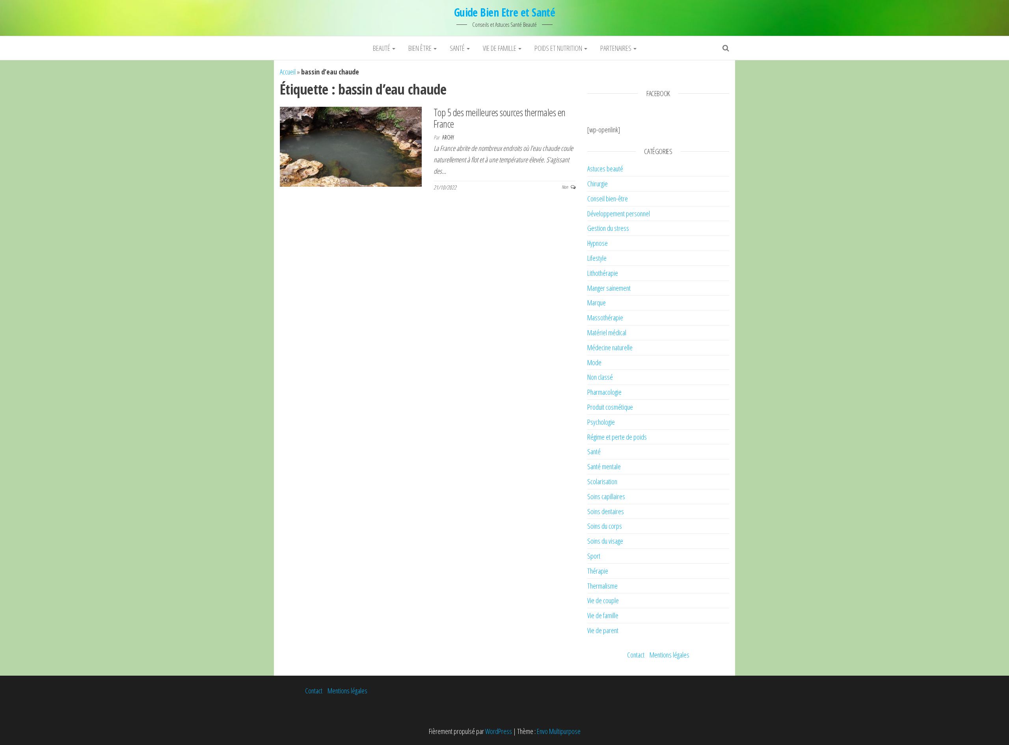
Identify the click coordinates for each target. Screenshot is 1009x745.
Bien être (420, 48)
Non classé (600, 377)
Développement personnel (618, 213)
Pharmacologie (604, 392)
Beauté (382, 48)
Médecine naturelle (610, 347)
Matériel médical (606, 332)
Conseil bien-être (607, 198)
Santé (458, 48)
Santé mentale (604, 466)
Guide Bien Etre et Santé (504, 12)
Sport (593, 556)
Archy (448, 137)
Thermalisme (602, 586)
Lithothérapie (602, 273)
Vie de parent (602, 630)
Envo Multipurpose (559, 731)
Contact (635, 655)
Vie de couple (603, 600)
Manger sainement (609, 288)
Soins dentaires (605, 511)
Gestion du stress (608, 228)
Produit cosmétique (610, 407)
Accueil (288, 71)
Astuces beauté (605, 168)
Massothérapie (605, 317)
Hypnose (597, 243)
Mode (594, 362)
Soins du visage (605, 541)
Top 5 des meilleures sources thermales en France (500, 118)
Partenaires (616, 48)
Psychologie (601, 422)
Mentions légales (669, 655)
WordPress (498, 731)
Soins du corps (604, 526)
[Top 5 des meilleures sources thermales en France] (351, 145)
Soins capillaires (606, 496)
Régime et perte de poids (617, 437)
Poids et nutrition (558, 48)
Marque (596, 302)
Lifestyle (597, 258)
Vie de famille (500, 48)
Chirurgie (597, 183)
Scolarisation (602, 481)
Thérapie (597, 571)
